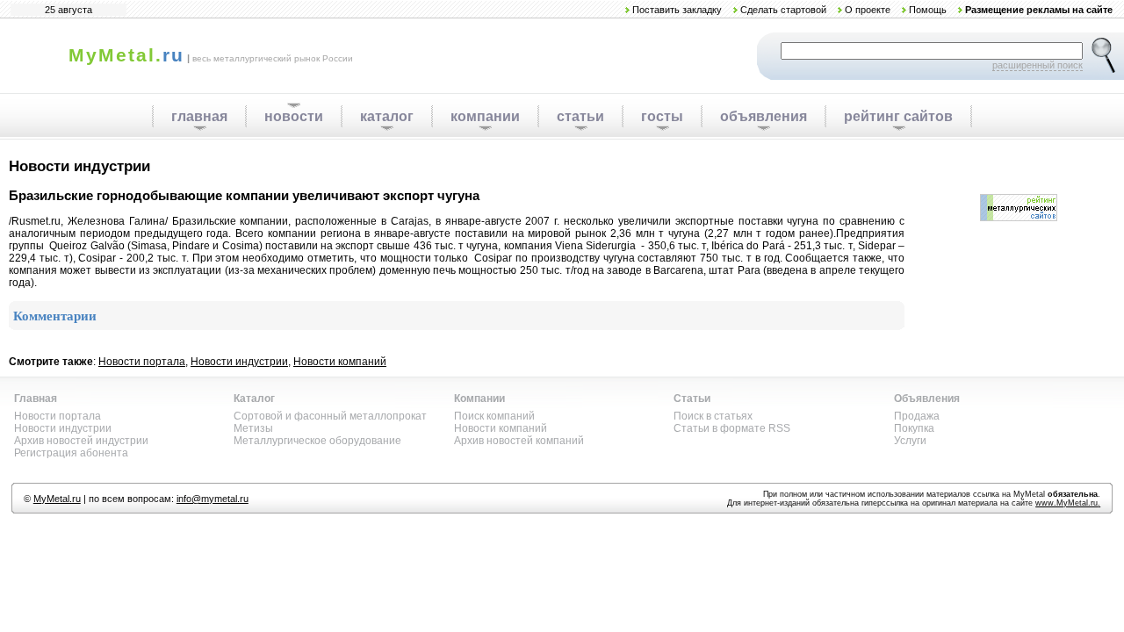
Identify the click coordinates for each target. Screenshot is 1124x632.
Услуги (910, 440)
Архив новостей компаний (519, 440)
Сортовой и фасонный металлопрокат (330, 416)
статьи (580, 116)
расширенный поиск (1037, 65)
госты (662, 116)
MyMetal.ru (57, 498)
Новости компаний (339, 362)
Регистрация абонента (71, 453)
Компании (479, 398)
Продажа (917, 416)
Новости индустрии (239, 362)
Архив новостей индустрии (81, 440)
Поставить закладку (677, 9)
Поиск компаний (494, 416)
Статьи (692, 398)
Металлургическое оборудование (317, 440)
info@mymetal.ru (213, 498)
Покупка (914, 428)
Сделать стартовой (783, 9)
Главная (35, 398)
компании (485, 116)
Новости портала (141, 362)
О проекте (867, 9)
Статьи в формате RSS (732, 428)
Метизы (253, 428)
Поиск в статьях (713, 416)
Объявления (927, 398)
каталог (387, 116)
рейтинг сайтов (898, 116)
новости (293, 116)
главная (199, 116)
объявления (763, 116)
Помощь (928, 9)
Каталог (254, 398)
